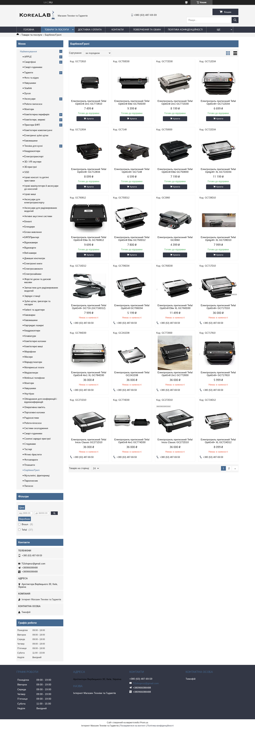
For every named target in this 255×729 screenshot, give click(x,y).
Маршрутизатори (33, 362)
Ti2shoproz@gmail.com (33, 563)
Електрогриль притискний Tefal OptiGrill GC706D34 (131, 306)
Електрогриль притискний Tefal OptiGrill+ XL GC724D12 (218, 441)
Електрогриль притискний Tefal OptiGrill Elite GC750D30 (131, 102)
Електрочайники (32, 274)
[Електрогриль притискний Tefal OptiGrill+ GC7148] (132, 149)
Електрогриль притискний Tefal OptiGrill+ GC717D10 (218, 306)
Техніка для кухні (33, 146)
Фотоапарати (31, 459)
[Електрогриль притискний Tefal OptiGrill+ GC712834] (89, 149)
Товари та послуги (57, 29)
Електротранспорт (34, 156)
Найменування (28, 51)
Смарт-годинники (33, 67)
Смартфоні (30, 62)
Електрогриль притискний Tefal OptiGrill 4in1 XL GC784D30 (88, 374)
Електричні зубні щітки (36, 135)
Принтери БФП (32, 125)
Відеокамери (31, 242)
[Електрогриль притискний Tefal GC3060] (175, 217)
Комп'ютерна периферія (36, 114)
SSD (26, 172)
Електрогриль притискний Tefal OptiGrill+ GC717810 (218, 374)
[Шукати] (235, 20)
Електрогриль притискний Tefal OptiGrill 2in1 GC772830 (175, 374)
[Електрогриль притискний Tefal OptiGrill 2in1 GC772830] (175, 352)
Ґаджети (28, 72)
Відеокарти (30, 247)
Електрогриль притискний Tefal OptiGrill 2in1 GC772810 (88, 102)
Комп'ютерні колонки (35, 341)
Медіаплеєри (31, 372)
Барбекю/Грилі (32, 470)
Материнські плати (34, 367)
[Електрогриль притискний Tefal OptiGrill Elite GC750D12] (132, 217)
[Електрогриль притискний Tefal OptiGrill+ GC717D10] (218, 285)
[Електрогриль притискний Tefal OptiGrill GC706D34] (132, 285)
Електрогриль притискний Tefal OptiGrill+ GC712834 (88, 170)
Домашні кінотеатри (34, 258)
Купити (90, 118)
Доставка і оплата (90, 29)
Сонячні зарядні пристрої (37, 438)
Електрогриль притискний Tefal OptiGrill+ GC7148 (131, 170)
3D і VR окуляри (32, 161)
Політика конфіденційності (185, 29)
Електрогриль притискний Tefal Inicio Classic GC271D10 (88, 441)
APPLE (28, 56)
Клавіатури (30, 336)
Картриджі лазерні (34, 325)
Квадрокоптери (32, 151)
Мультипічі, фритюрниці (36, 475)
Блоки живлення (33, 232)
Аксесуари (29, 98)
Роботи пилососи (33, 104)
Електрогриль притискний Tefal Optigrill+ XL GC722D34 (218, 170)
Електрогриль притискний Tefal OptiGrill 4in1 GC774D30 (131, 441)
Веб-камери (30, 253)
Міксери (28, 357)
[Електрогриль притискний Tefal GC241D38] (132, 352)
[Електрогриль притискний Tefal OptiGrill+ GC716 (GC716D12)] (89, 285)
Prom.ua (144, 722)
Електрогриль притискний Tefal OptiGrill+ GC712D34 (218, 102)
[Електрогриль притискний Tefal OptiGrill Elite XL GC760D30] (175, 285)
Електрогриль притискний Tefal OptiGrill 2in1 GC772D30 (175, 102)
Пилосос (28, 486)
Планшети (29, 465)
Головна (28, 29)
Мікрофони (30, 351)
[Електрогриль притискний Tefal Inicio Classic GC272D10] (175, 419)
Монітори (29, 109)
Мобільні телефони (34, 378)
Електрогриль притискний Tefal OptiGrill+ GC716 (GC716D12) (88, 306)
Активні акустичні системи (38, 216)
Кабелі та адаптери (34, 309)
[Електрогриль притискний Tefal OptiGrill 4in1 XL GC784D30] (89, 352)
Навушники (30, 83)
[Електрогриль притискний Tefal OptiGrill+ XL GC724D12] (218, 419)
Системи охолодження (36, 428)
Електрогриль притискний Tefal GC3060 (175, 238)
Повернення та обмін (147, 29)
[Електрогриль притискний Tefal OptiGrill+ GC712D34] (218, 81)
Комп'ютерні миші (33, 346)
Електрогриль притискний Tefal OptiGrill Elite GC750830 (175, 170)
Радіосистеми (31, 418)
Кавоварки (29, 315)
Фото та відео (31, 77)
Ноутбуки (29, 393)
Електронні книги (33, 263)
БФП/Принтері (31, 237)
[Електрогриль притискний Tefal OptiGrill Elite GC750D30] (132, 81)
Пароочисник (31, 480)
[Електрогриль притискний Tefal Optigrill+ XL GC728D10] (218, 217)
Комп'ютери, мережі (34, 119)
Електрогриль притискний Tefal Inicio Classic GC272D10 (175, 441)
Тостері (28, 449)
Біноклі (28, 221)
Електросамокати (33, 268)
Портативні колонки (34, 412)
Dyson (27, 93)
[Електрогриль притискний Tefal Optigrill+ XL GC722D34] (218, 149)
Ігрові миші (30, 194)
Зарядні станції (32, 296)
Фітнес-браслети (33, 454)
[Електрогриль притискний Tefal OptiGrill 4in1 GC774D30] (132, 419)
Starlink (28, 88)
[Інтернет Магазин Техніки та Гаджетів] (36, 22)
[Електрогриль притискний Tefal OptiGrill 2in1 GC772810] (89, 81)
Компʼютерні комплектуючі (38, 130)
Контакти (118, 29)
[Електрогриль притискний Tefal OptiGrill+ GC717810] (218, 352)
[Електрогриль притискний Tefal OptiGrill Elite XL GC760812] (89, 217)
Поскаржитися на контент (133, 725)
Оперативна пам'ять (34, 407)
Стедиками (30, 444)
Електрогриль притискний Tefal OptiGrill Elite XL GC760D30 (175, 306)
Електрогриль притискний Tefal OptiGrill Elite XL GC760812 (88, 238)
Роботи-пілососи (32, 423)
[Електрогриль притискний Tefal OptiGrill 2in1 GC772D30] (175, 81)
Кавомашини (30, 140)
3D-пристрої (30, 167)
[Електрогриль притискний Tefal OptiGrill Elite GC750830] (175, 149)
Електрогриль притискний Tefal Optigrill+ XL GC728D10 (218, 238)
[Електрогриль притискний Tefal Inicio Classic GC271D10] (89, 419)
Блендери (29, 226)
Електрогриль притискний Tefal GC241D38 (131, 374)
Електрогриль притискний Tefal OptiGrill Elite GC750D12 (131, 238)
